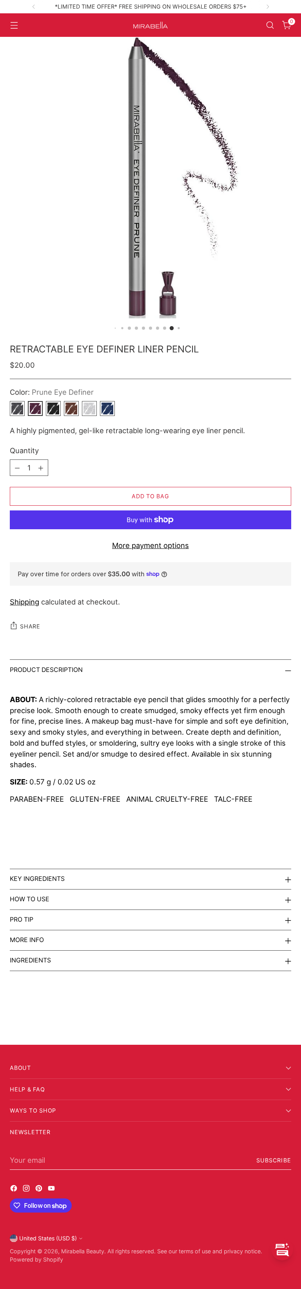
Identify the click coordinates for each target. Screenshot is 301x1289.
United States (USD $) (48, 1238)
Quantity (24, 450)
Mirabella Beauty (82, 1251)
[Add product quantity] (41, 468)
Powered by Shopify (36, 1259)
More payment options (150, 545)
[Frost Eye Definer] (89, 408)
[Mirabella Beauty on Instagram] (27, 1189)
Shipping (24, 601)
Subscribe (273, 1160)
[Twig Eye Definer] (71, 408)
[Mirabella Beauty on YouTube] (52, 1189)
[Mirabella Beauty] (150, 25)
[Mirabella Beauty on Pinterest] (39, 1189)
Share (30, 626)
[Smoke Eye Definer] (53, 408)
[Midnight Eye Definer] (107, 408)
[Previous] (33, 6)
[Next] (267, 6)
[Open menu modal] (14, 25)
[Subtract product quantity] (17, 468)
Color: (52, 392)
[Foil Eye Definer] (17, 408)
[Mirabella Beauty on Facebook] (14, 1189)
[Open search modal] (270, 25)
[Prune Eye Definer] (35, 408)
